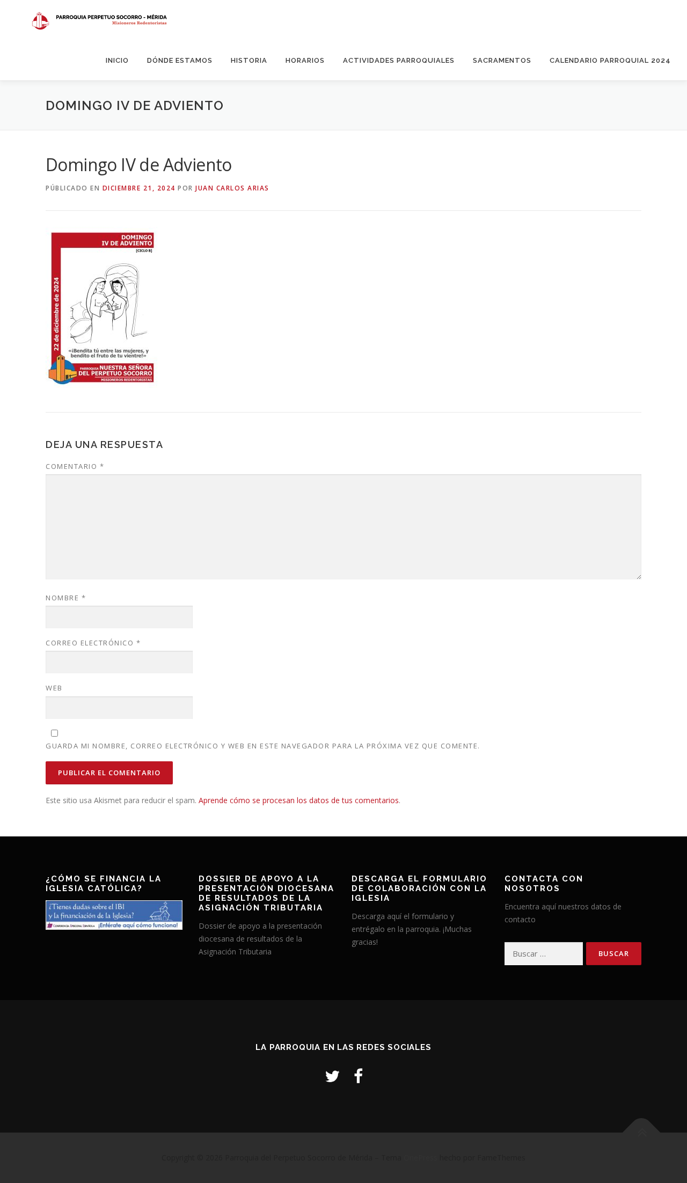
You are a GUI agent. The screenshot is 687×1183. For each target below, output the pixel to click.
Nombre (66, 597)
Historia (249, 60)
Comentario (75, 466)
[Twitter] (332, 1076)
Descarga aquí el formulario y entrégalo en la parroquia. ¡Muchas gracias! (412, 929)
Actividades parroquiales (399, 60)
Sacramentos (502, 60)
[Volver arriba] (642, 1133)
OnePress (420, 1157)
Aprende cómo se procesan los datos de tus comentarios (299, 800)
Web (54, 688)
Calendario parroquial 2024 (610, 60)
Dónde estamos (180, 60)
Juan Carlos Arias (232, 188)
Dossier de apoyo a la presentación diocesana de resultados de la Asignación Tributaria (260, 939)
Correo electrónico (93, 643)
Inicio (117, 60)
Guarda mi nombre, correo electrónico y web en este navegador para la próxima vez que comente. (263, 746)
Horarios (305, 60)
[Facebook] (358, 1076)
